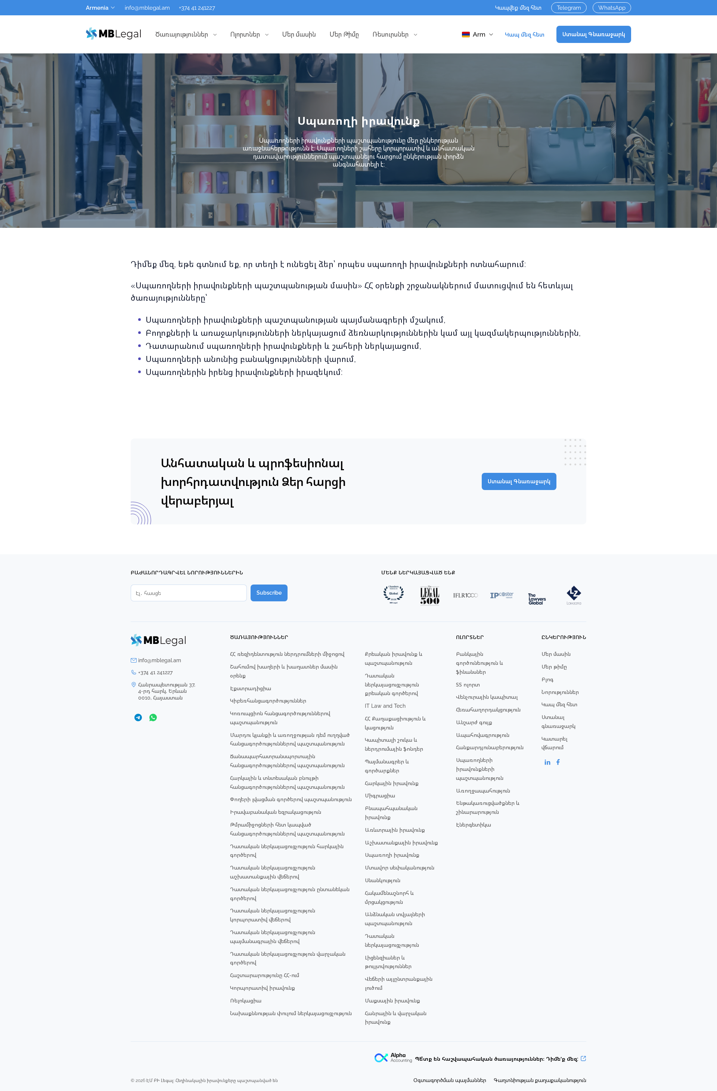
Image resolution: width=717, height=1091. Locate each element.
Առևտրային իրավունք (395, 829)
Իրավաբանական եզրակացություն (275, 811)
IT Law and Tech (385, 705)
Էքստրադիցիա (250, 688)
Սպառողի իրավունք (392, 854)
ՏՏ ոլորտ (468, 684)
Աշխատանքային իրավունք (401, 842)
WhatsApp (612, 7)
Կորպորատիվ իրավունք (262, 987)
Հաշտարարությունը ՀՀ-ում (264, 975)
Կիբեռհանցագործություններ (268, 700)
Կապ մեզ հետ (524, 34)
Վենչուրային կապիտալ (487, 696)
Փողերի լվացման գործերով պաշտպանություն (291, 799)
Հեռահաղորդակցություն (488, 709)
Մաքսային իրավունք (392, 1000)
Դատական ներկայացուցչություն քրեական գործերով (392, 684)
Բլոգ (547, 679)
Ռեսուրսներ (390, 34)
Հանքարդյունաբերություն (490, 747)
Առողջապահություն (483, 790)
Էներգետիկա (473, 824)
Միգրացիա (380, 795)
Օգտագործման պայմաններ (449, 1080)
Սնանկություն (382, 880)
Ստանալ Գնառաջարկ (593, 34)
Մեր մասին (299, 34)
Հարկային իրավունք (392, 783)
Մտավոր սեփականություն (399, 867)
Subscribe (269, 593)
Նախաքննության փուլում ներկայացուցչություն (291, 1013)
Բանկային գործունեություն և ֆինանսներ (479, 662)
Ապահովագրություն (482, 734)
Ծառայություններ (181, 34)
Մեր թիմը (554, 666)
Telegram (569, 7)
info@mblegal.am (147, 7)
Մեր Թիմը (344, 34)
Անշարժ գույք (474, 722)
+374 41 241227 (197, 7)
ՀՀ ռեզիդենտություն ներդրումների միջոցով (287, 653)
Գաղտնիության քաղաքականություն (540, 1080)
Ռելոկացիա (245, 1000)
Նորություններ (560, 691)
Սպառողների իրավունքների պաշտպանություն (479, 768)
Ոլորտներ (245, 34)
